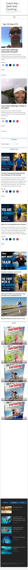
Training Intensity (17, 507)
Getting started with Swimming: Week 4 (18, 528)
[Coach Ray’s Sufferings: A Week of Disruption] (14, 91)
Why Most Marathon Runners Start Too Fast (13, 318)
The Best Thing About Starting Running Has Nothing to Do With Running (13, 174)
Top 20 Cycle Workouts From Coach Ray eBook (13, 399)
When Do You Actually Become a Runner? (13, 224)
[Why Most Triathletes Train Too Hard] (14, 261)
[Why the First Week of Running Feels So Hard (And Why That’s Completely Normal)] (14, 283)
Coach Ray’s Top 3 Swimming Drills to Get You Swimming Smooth (19, 518)
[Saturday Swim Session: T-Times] (6, 547)
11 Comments (16, 551)
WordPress (7, 564)
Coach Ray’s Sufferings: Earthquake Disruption (9, 51)
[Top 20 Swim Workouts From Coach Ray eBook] (14, 411)
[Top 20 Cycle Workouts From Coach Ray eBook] (14, 392)
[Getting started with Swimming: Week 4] (6, 527)
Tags (22, 502)
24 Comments (16, 522)
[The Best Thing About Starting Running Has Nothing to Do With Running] (14, 162)
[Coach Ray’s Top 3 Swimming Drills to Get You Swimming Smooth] (6, 517)
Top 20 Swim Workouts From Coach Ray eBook (14, 418)
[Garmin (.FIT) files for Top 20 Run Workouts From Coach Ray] (14, 336)
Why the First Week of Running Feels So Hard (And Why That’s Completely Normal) (13, 294)
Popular (5, 502)
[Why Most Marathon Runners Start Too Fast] (14, 306)
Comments (14, 502)
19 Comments (16, 531)
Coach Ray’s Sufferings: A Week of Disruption (13, 107)
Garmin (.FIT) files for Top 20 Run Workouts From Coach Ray (13, 342)
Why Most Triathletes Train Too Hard (11, 272)
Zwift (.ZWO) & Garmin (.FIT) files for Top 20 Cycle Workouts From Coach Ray (13, 380)
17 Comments (16, 539)
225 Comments (16, 509)
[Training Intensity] (6, 507)
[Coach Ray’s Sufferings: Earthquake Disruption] (14, 37)
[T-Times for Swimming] (6, 537)
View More (5, 75)
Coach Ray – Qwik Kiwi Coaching (13, 6)
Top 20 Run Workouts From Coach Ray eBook (13, 362)
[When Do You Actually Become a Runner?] (14, 213)
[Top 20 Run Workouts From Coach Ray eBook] (14, 354)
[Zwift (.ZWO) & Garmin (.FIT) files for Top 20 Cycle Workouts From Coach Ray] (14, 373)
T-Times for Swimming (19, 537)
